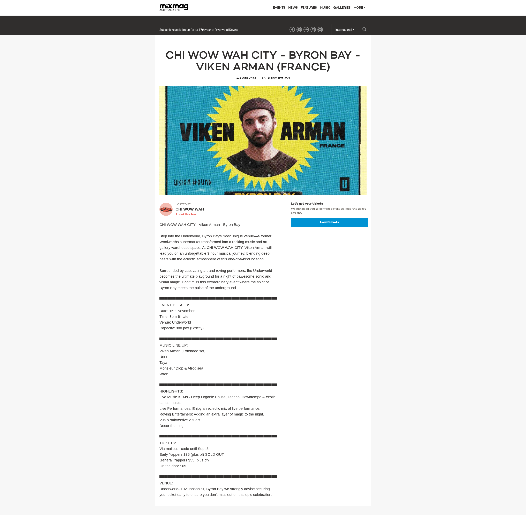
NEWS (293, 7)
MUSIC (325, 7)
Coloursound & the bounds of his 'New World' (188, 29)
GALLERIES (342, 7)
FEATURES (309, 7)
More (359, 7)
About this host (186, 214)
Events (279, 7)
